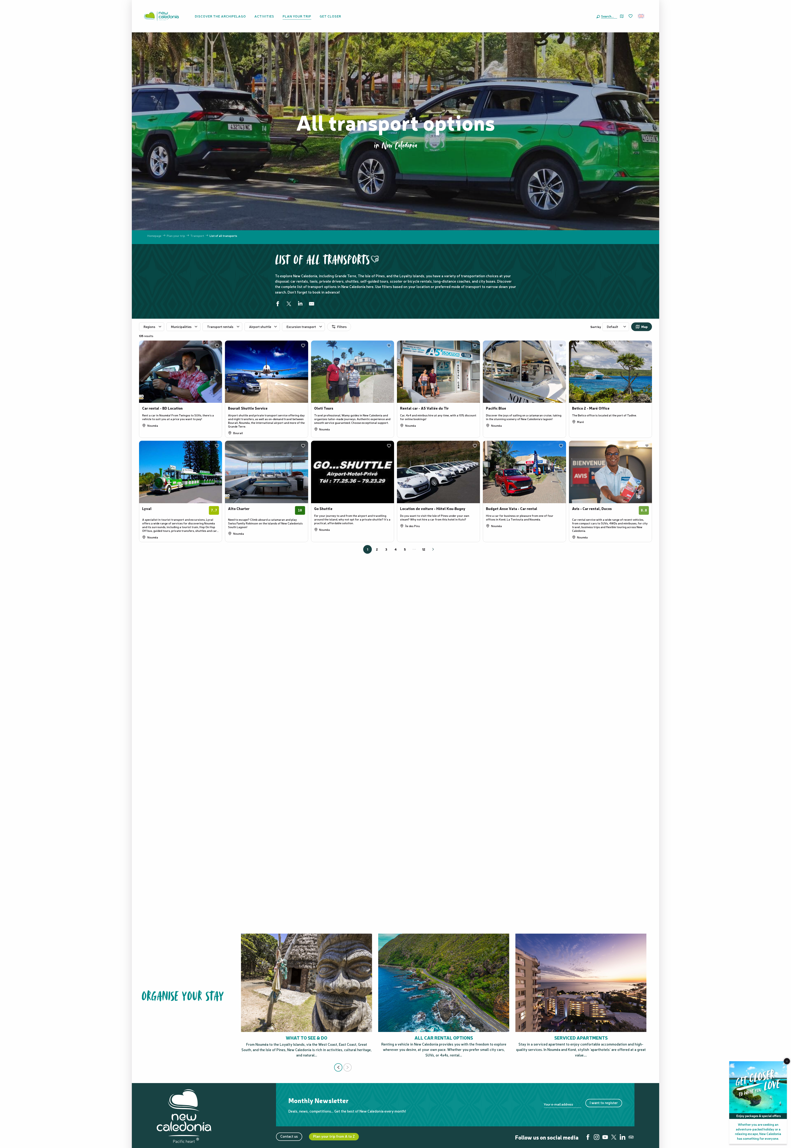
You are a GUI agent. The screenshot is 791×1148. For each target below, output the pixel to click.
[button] (608, 16)
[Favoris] (631, 16)
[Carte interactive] (622, 16)
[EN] (641, 16)
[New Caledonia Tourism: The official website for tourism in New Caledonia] (161, 16)
